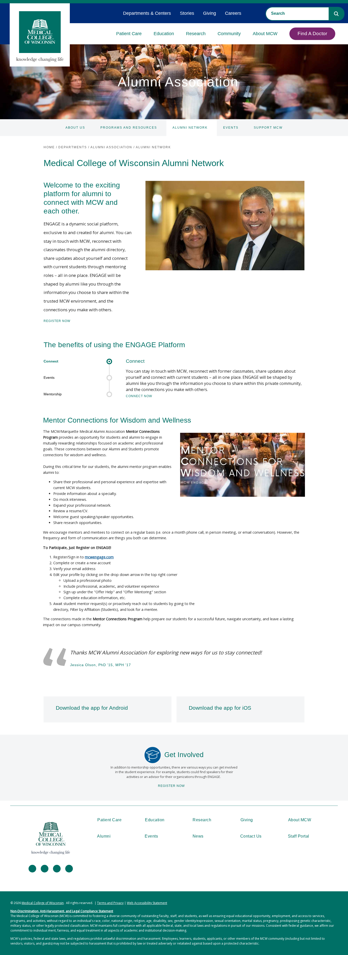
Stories (187, 13)
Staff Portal (298, 836)
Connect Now (139, 396)
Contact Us (251, 836)
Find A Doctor (312, 33)
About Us (75, 127)
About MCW (265, 33)
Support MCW (268, 127)
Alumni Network (190, 127)
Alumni (104, 836)
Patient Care (129, 33)
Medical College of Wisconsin (43, 903)
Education (164, 33)
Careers (233, 13)
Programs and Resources (128, 127)
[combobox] (297, 13)
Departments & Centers (147, 13)
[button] (336, 13)
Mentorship (53, 394)
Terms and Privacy (110, 903)
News (198, 836)
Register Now (57, 321)
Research (196, 33)
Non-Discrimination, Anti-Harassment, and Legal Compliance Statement (61, 911)
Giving (209, 13)
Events (230, 127)
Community (229, 33)
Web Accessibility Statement (147, 903)
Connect (51, 361)
